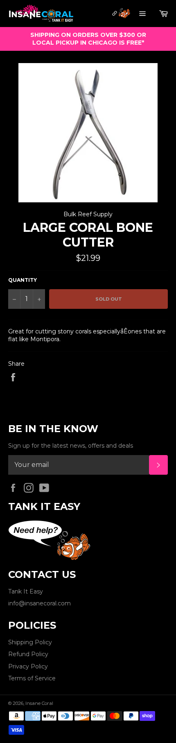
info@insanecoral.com (39, 603)
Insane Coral (39, 703)
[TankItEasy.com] (120, 14)
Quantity (22, 280)
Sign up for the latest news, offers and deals (70, 445)
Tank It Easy (25, 591)
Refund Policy (28, 654)
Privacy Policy (28, 666)
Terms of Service (32, 678)
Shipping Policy (30, 642)
